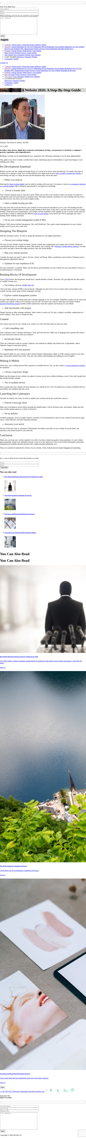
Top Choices (8, 55)
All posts (11, 53)
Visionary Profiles (31, 57)
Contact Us (4, 63)
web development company (75, 365)
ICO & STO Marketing (33, 47)
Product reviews (20, 53)
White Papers (27, 51)
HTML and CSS (28, 285)
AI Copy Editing (78, 47)
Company (7, 45)
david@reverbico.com (36, 1091)
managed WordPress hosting (10, 304)
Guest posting (32, 53)
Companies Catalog (11, 59)
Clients (43, 45)
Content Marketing (17, 47)
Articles (13, 51)
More (2, 1087)
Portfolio (7, 51)
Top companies (19, 55)
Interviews (20, 57)
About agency (17, 45)
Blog (6, 53)
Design (19, 51)
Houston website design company (67, 246)
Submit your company (33, 55)
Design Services (39, 49)
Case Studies (36, 51)
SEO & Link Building (12, 49)
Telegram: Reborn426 (20, 1091)
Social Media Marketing (63, 47)
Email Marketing (52, 49)
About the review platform (31, 45)
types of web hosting (41, 214)
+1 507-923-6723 (6, 1091)
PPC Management (27, 49)
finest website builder (17, 184)
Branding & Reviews (65, 49)
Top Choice (8, 77)
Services (7, 47)
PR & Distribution (48, 47)
